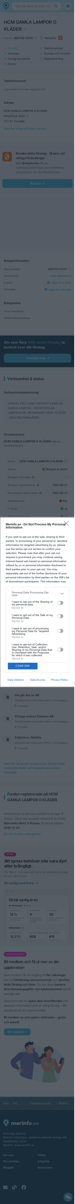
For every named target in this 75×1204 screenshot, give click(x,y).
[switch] (60, 603)
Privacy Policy (59, 679)
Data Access (37, 679)
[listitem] (37, 593)
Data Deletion (16, 679)
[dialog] (37, 602)
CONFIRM (23, 665)
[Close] (67, 524)
